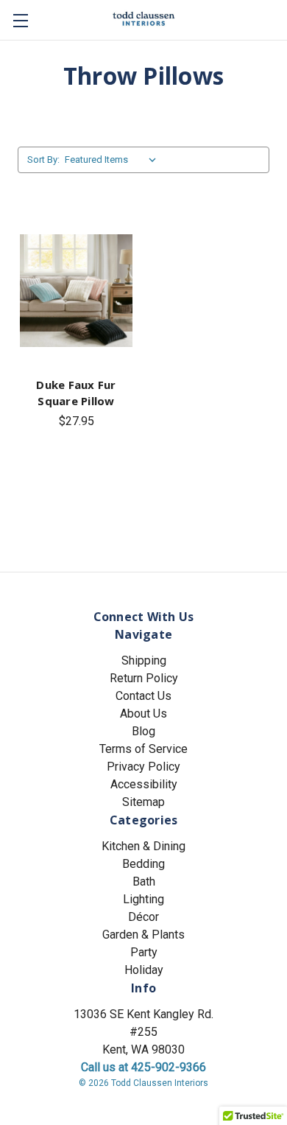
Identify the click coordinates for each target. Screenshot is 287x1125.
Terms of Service (143, 749)
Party (143, 952)
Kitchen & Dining (143, 846)
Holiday (143, 970)
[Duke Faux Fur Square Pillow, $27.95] (76, 291)
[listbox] (114, 159)
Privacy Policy (143, 767)
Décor (143, 917)
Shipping (143, 660)
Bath (143, 882)
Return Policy (144, 678)
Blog (143, 731)
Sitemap (143, 802)
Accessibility (143, 784)
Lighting (143, 899)
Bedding (143, 864)
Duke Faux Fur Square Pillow (76, 393)
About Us (143, 714)
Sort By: (43, 159)
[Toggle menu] (20, 20)
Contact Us (143, 696)
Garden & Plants (143, 935)
